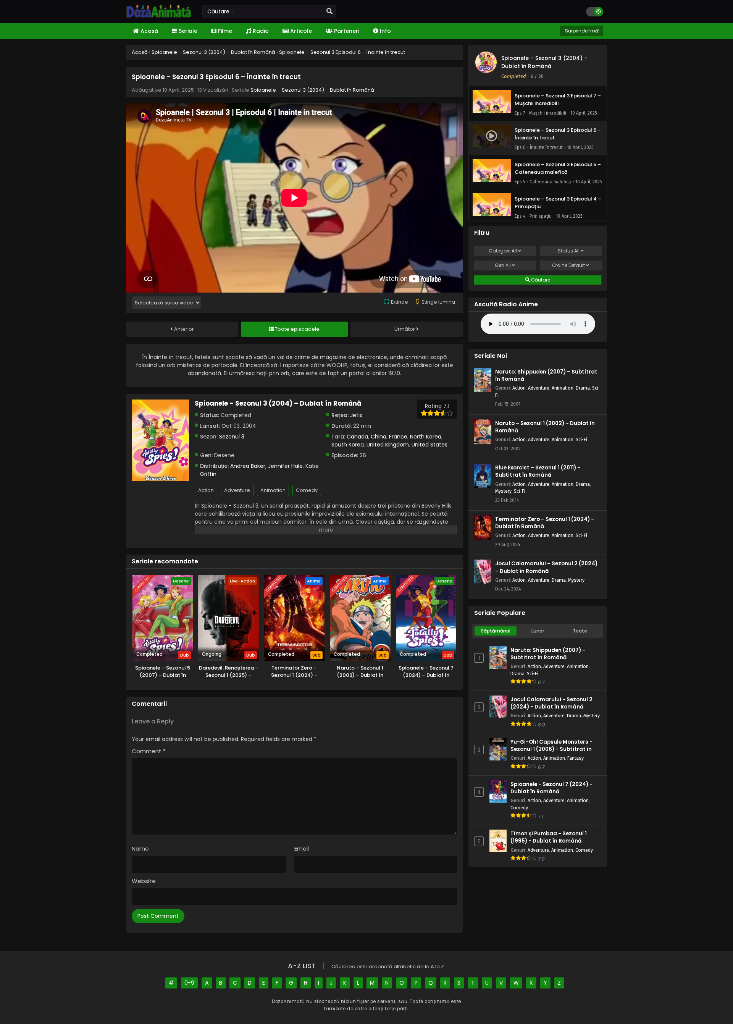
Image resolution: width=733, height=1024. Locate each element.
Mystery (503, 491)
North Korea (425, 436)
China (378, 436)
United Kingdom (387, 444)
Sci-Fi (581, 439)
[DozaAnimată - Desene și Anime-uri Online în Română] (158, 16)
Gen (503, 265)
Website (144, 881)
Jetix (356, 415)
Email (301, 848)
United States (429, 444)
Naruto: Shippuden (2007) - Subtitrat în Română (547, 654)
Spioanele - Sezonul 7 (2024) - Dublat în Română (551, 788)
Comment (149, 751)
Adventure (237, 490)
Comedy (307, 490)
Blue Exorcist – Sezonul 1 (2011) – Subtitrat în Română (538, 471)
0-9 (189, 983)
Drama (583, 388)
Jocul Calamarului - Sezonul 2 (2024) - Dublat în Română (551, 703)
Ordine (568, 265)
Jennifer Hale (285, 466)
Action (206, 490)
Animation (273, 490)
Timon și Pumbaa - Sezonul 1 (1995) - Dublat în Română (548, 837)
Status (569, 251)
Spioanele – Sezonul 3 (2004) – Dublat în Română (312, 90)
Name (140, 848)
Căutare (540, 280)
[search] (329, 11)
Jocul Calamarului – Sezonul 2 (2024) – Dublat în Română (546, 567)
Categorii (503, 251)
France (398, 436)
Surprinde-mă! (581, 31)
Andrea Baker (247, 466)
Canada (357, 436)
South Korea (347, 444)
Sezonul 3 (231, 436)
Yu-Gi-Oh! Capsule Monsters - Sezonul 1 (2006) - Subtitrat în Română (551, 749)
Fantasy (575, 758)
